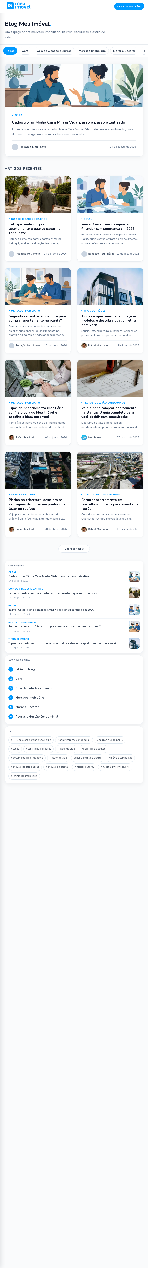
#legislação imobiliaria (24, 776)
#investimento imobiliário (115, 767)
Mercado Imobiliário (92, 51)
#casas (15, 749)
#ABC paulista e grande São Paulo (31, 740)
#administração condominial (74, 740)
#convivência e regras (38, 749)
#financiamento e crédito (88, 758)
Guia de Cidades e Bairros (54, 51)
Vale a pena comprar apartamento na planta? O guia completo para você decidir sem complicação (108, 412)
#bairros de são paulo (110, 740)
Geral (25, 51)
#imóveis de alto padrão (25, 767)
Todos (10, 51)
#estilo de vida (58, 758)
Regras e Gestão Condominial (105, 402)
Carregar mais (74, 549)
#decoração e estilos (93, 749)
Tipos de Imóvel (94, 310)
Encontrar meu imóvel (129, 6)
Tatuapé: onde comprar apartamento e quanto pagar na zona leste (34, 228)
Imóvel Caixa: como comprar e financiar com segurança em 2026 (107, 226)
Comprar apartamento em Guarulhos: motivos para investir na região (109, 504)
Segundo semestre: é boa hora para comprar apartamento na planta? (37, 318)
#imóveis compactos (120, 758)
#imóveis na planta (57, 767)
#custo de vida (66, 749)
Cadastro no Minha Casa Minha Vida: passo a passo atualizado (68, 122)
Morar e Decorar (124, 51)
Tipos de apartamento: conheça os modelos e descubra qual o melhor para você (109, 320)
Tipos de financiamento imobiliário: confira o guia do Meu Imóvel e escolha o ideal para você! (36, 412)
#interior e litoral (84, 767)
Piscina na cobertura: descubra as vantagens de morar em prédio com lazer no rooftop (37, 504)
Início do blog (22, 669)
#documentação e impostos (27, 758)
